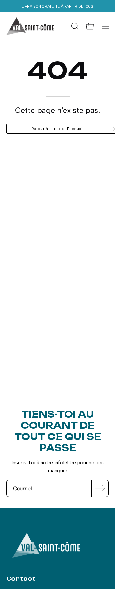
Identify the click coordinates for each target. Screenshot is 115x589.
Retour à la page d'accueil (57, 128)
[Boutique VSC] (30, 26)
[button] (74, 26)
